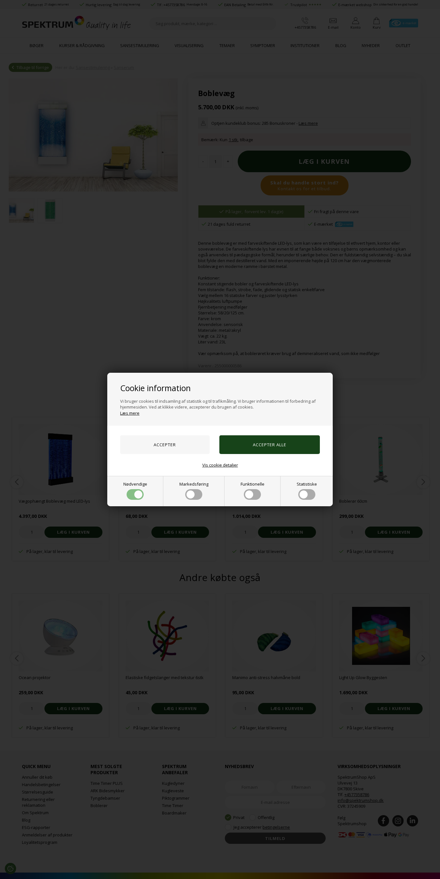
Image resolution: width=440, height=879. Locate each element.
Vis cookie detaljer (220, 465)
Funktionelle (252, 484)
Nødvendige (135, 484)
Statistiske (307, 484)
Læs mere (129, 413)
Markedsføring (193, 484)
